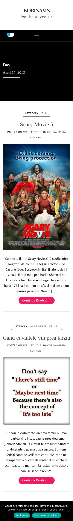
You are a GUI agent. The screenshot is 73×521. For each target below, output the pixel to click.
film (44, 113)
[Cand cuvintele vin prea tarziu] (36, 390)
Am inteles (22, 515)
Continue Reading (34, 300)
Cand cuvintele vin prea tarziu (36, 338)
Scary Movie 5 (36, 124)
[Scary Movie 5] (36, 197)
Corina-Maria (56, 132)
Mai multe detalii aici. (46, 515)
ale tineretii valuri (44, 326)
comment (36, 137)
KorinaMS (37, 10)
